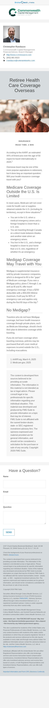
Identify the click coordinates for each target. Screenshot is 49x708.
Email (5, 492)
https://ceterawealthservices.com (14, 647)
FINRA (21, 598)
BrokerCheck (14, 555)
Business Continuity (37, 672)
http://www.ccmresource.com (18, 55)
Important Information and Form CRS (16, 672)
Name (5, 476)
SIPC (26, 598)
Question (7, 507)
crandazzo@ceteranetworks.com (20, 60)
